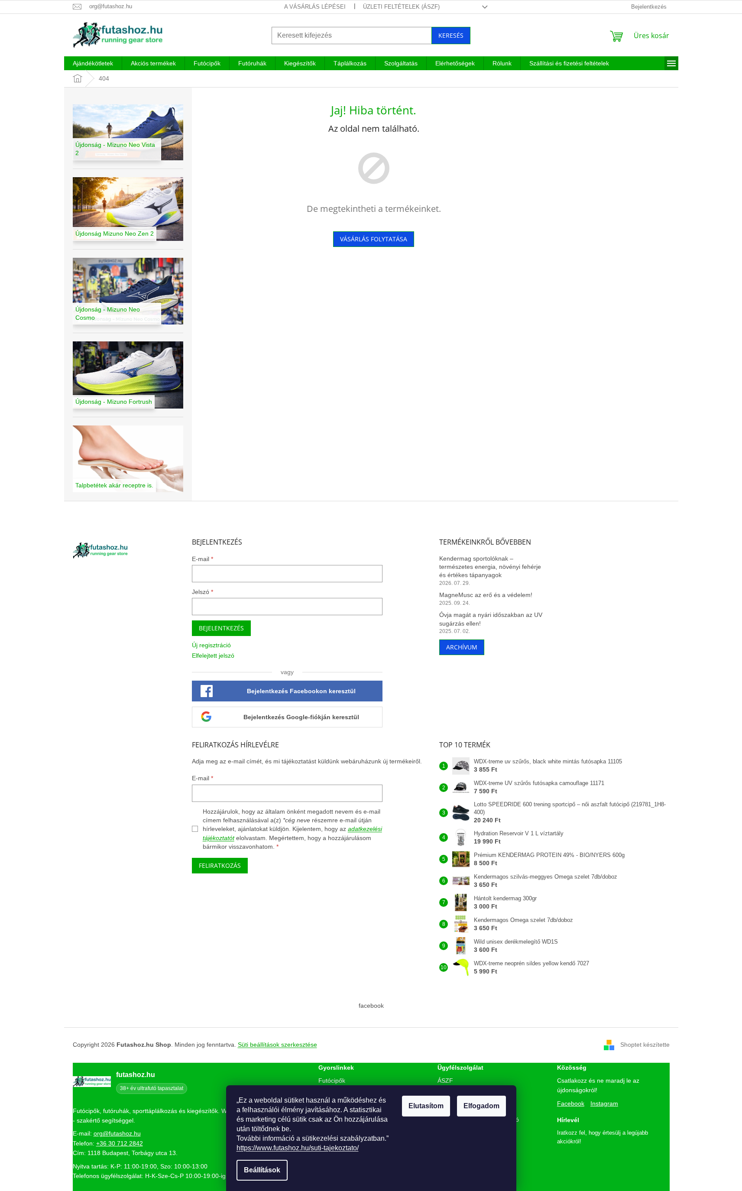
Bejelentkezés (221, 628)
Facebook (570, 1103)
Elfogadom (481, 1106)
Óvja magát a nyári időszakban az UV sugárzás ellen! (490, 618)
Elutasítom (426, 1106)
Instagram (604, 1103)
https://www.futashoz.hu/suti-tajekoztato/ (298, 1148)
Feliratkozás (220, 865)
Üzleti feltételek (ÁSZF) (401, 6)
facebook (371, 1005)
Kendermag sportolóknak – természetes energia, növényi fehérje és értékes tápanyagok (490, 567)
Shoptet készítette (645, 1044)
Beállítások (262, 1170)
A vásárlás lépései (315, 6)
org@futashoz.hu (117, 1133)
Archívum (461, 647)
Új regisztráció (211, 645)
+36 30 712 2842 (119, 1143)
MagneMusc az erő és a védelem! (485, 594)
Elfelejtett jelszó (213, 655)
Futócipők (331, 1080)
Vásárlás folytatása (373, 239)
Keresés (450, 35)
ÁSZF (445, 1080)
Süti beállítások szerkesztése (277, 1044)
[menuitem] (93, 63)
